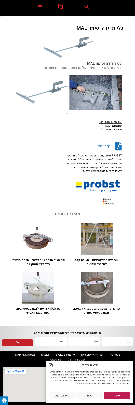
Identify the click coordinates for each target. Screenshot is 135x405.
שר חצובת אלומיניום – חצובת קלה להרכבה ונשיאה (96, 262)
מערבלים (45, 355)
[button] (50, 365)
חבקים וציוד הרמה (76, 359)
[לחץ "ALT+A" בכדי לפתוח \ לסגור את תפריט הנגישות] (4, 400)
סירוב (90, 395)
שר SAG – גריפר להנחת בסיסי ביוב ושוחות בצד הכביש (38, 310)
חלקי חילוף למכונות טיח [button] (92, 355)
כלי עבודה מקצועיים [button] (65, 355)
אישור (117, 395)
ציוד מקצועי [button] (56, 359)
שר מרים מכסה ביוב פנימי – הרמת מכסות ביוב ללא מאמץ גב (38, 262)
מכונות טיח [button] (115, 355)
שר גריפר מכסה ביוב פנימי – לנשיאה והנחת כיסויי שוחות (96, 310)
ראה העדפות (62, 395)
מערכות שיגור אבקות (25, 355)
